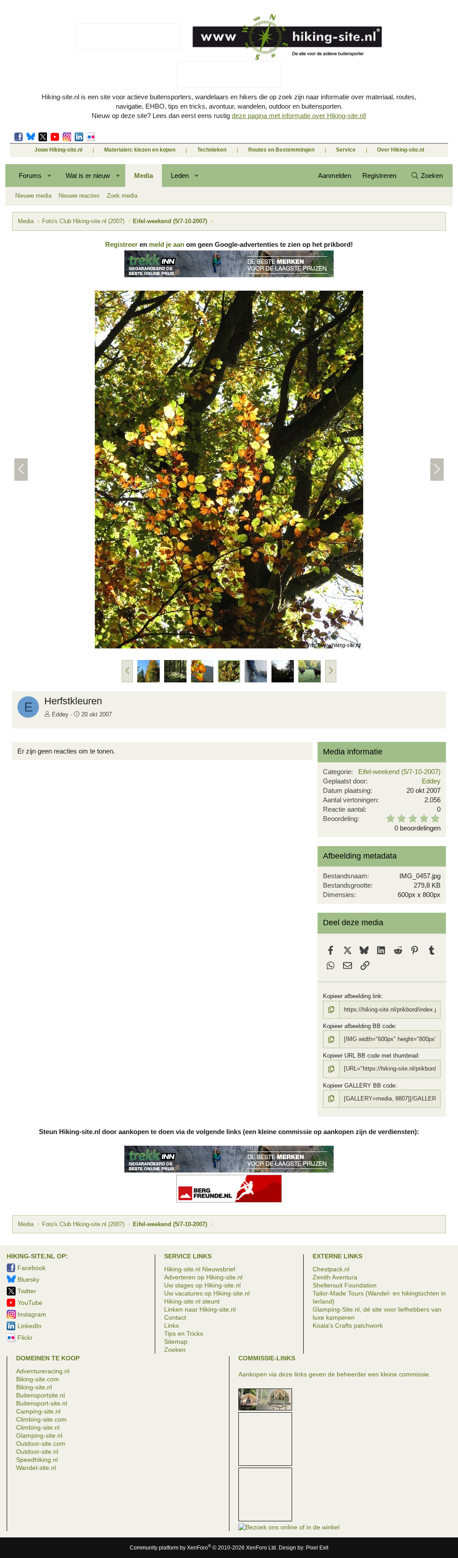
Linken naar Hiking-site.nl (200, 1309)
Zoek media (122, 195)
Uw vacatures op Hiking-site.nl (207, 1293)
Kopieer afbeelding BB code (359, 1026)
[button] (50, 175)
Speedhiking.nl (37, 1459)
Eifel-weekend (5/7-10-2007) (399, 771)
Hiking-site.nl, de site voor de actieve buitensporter (286, 37)
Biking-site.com (37, 1379)
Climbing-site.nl (37, 1427)
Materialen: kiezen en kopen (139, 150)
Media (143, 175)
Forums (30, 175)
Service (346, 150)
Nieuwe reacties (79, 195)
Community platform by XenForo (203, 1548)
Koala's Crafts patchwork (348, 1325)
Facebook (18, 136)
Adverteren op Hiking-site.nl (203, 1277)
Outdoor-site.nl (37, 1451)
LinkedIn (79, 136)
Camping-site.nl (38, 1411)
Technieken (211, 150)
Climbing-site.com (41, 1419)
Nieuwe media (33, 195)
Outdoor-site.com (40, 1443)
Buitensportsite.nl (40, 1395)
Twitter (42, 136)
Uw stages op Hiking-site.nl (202, 1285)
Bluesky (30, 136)
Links (171, 1325)
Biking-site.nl (34, 1387)
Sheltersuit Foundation (345, 1285)
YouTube (29, 1302)
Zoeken (175, 1349)
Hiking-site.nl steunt (192, 1301)
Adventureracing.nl (42, 1371)
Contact (175, 1317)
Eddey (60, 714)
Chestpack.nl (331, 1269)
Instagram (67, 136)
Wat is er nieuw (88, 175)
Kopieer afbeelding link (352, 996)
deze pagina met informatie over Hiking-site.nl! (299, 115)
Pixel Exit (317, 1548)
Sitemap (175, 1341)
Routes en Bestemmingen (281, 150)
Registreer (121, 244)
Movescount (55, 136)
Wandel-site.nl (36, 1467)
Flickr (91, 136)
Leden (180, 175)
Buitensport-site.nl (41, 1403)
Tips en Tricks (183, 1333)
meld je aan (166, 244)
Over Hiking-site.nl (400, 150)
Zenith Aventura (335, 1277)
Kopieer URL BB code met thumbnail (370, 1055)
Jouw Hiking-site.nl (58, 150)
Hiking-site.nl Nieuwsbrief (199, 1269)
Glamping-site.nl (39, 1435)
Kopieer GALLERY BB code (359, 1085)
